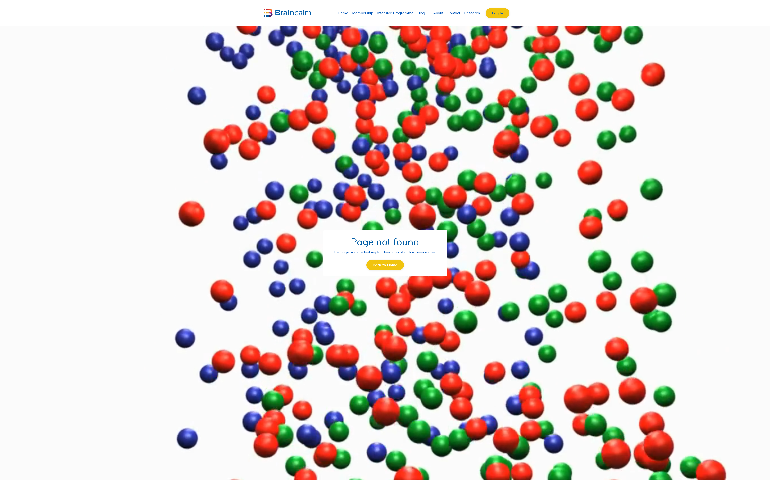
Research (472, 13)
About (438, 13)
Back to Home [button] (385, 265)
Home (343, 13)
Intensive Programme (395, 13)
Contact (453, 13)
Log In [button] (497, 13)
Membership (362, 13)
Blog (421, 13)
